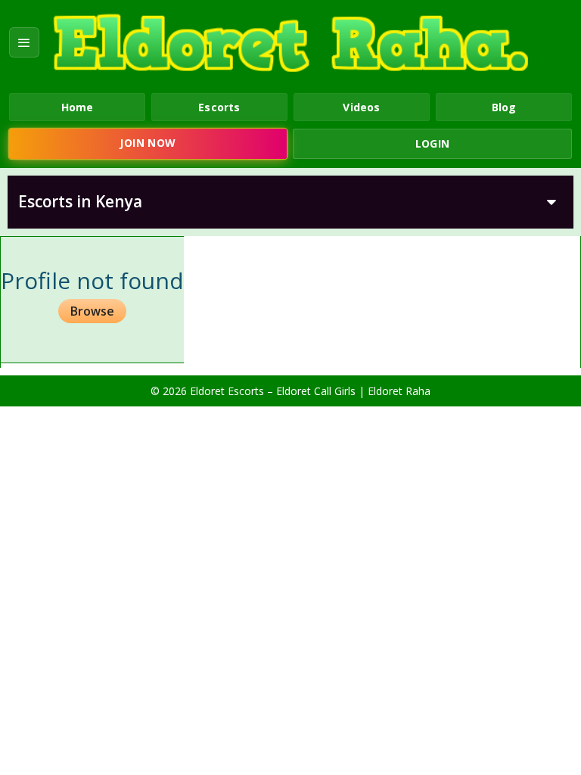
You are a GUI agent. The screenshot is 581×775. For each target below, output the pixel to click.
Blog (504, 107)
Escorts (219, 107)
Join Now (148, 142)
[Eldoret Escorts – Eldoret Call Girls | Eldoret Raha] (290, 42)
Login (432, 143)
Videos (361, 107)
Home (77, 107)
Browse (92, 311)
